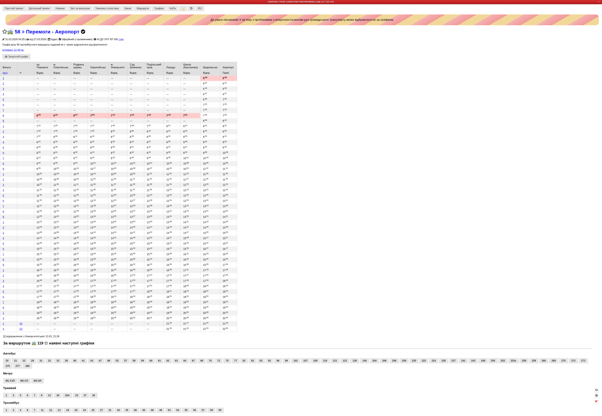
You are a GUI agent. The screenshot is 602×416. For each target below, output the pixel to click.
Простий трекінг (14, 8)
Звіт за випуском (80, 8)
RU (200, 8)
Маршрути (143, 8)
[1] (21, 323)
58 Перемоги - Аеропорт (47, 32)
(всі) (5, 73)
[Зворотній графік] (596, 391)
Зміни (127, 8)
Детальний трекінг (39, 8)
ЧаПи (172, 8)
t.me (121, 39)
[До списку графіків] (596, 396)
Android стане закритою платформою (291, 2)
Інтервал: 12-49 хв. (13, 50)
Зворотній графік (18, 56)
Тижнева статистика (107, 8)
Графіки (159, 8)
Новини (60, 8)
